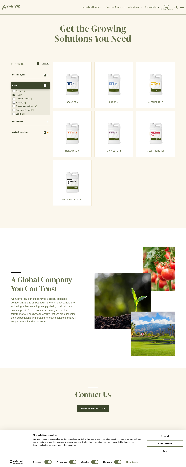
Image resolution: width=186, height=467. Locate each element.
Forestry (21, 102)
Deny (165, 451)
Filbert (20, 91)
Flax (19, 95)
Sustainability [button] (150, 7)
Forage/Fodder (24, 99)
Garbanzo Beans (25, 110)
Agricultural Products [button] (91, 7)
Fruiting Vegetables (26, 106)
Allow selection (165, 443)
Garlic (20, 114)
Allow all (165, 436)
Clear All (45, 64)
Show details (132, 462)
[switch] (72, 462)
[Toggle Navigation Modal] (182, 7)
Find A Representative (93, 409)
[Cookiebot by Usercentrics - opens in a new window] (16, 462)
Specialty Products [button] (114, 7)
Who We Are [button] (133, 7)
